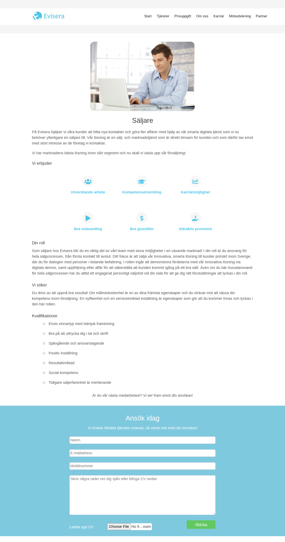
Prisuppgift (182, 16)
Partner (261, 16)
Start (148, 16)
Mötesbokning (240, 16)
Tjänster (163, 16)
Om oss (202, 16)
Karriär (218, 16)
